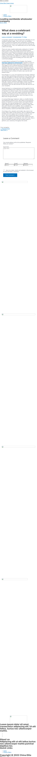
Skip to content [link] (4, 0)
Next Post (4, 130)
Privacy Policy (7, 16)
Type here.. (6, 147)
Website (25, 163)
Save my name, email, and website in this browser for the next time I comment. (18, 171)
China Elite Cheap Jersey (7, 3)
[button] (3, 23)
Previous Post (5, 128)
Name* (7, 163)
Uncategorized (17, 37)
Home (5, 14)
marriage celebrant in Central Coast (12, 62)
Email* (16, 163)
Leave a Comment (7, 37)
